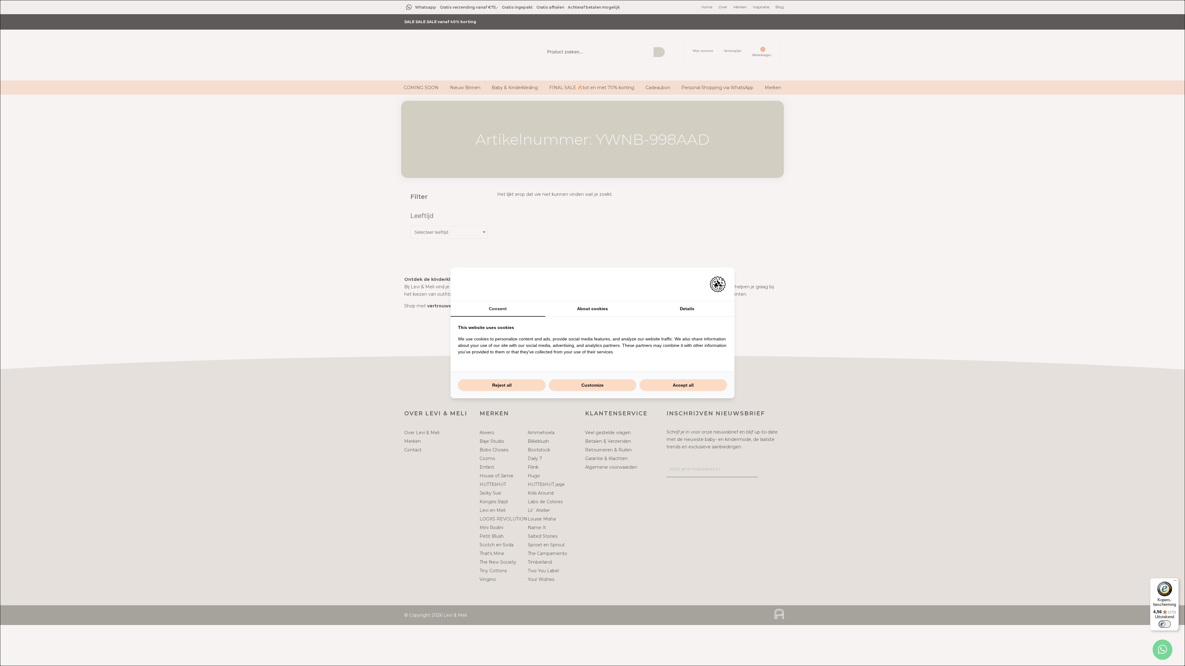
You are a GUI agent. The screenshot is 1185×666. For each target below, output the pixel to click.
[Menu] (1175, 582)
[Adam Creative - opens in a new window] (718, 284)
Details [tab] (687, 308)
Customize (592, 385)
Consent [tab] (498, 308)
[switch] (1164, 624)
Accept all (683, 385)
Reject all (502, 385)
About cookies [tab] (592, 308)
